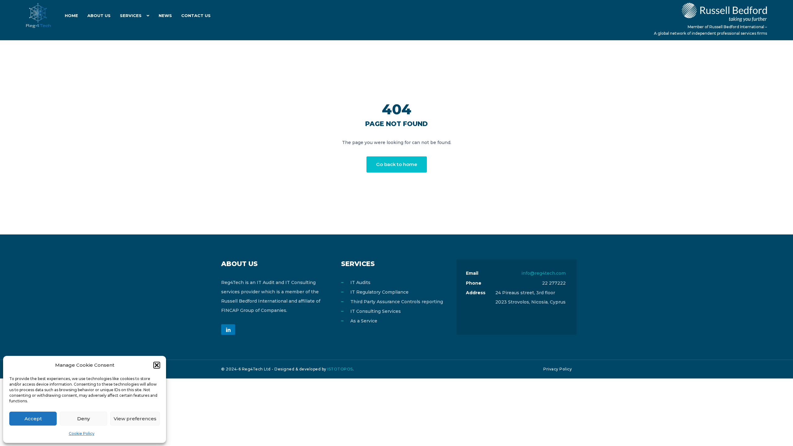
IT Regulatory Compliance (379, 292)
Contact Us (196, 15)
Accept (33, 419)
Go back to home (396, 164)
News (165, 15)
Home (71, 15)
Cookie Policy (81, 433)
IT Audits (360, 282)
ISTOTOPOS (340, 369)
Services (131, 15)
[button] (157, 365)
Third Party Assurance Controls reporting (396, 301)
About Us (99, 15)
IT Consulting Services (375, 311)
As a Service (363, 321)
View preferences (135, 419)
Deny (83, 419)
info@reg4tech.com (543, 273)
